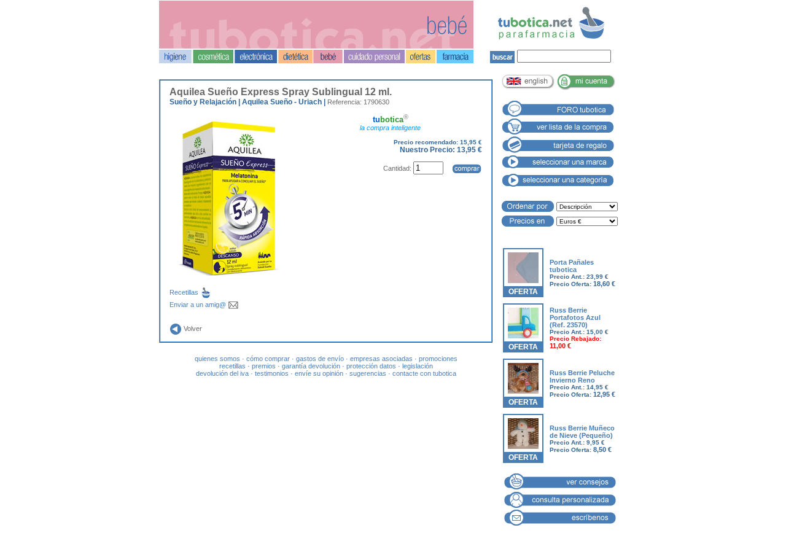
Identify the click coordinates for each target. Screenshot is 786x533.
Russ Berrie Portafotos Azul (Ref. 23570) (575, 317)
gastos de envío (320, 358)
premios (264, 366)
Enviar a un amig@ (198, 304)
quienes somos (217, 358)
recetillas (232, 366)
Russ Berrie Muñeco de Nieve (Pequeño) (582, 431)
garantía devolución (311, 366)
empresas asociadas (381, 358)
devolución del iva (222, 373)
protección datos (371, 366)
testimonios (272, 373)
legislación (417, 366)
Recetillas (184, 292)
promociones (438, 358)
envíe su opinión (319, 373)
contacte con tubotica (424, 373)
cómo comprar (268, 358)
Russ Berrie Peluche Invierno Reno (582, 376)
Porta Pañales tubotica (572, 266)
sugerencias (367, 373)
